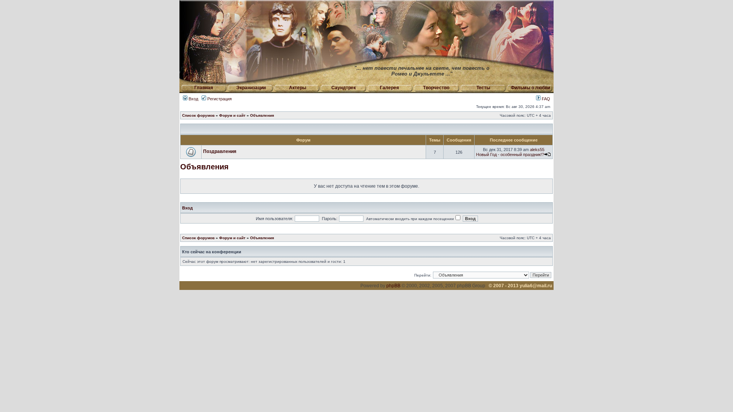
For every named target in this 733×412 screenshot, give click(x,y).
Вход (192, 99)
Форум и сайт (232, 115)
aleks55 (537, 149)
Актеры (297, 87)
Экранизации (251, 87)
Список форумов (198, 115)
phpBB (393, 285)
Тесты (483, 87)
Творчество (436, 87)
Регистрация (219, 99)
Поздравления (219, 151)
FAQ (545, 99)
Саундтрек (343, 87)
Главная (203, 87)
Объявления (262, 115)
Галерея (389, 87)
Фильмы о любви (530, 87)
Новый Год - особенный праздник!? (510, 154)
